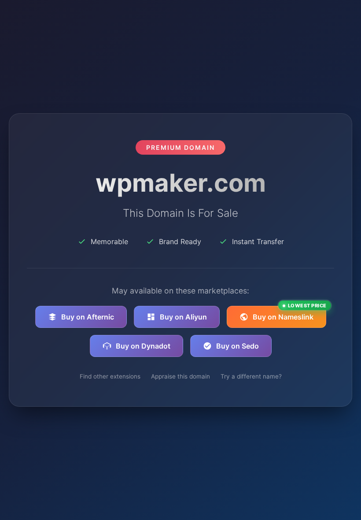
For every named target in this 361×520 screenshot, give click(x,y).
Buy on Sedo (237, 346)
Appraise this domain (180, 376)
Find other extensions (110, 376)
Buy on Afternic (87, 316)
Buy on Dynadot (143, 346)
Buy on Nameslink (289, 313)
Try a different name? (251, 376)
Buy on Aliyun (183, 316)
